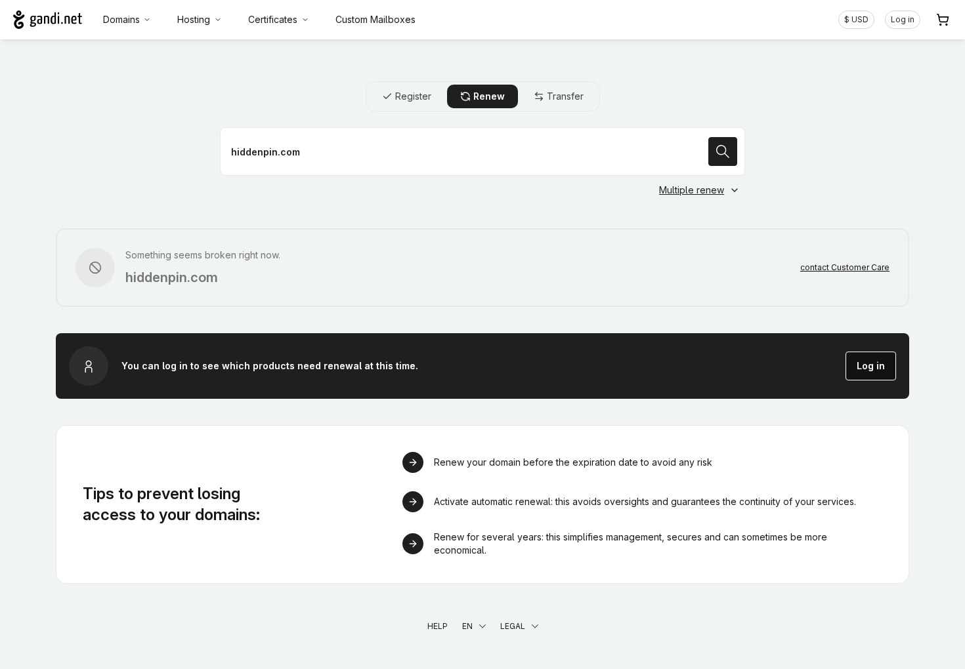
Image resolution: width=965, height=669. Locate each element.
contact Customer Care (845, 267)
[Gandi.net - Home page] (48, 19)
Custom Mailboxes (375, 19)
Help (437, 626)
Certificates (272, 19)
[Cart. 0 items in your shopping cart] (942, 19)
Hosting (193, 19)
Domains (121, 19)
